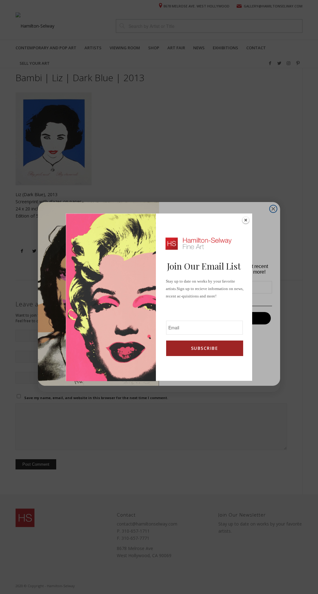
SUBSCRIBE (204, 348)
